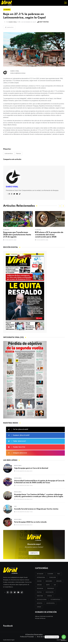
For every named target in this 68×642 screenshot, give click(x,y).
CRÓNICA (49, 595)
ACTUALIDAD (40, 573)
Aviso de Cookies (42, 637)
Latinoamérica (9, 153)
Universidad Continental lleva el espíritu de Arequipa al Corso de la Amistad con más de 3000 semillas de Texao (39, 481)
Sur (15, 506)
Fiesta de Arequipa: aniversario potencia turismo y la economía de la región (49, 235)
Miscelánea (18, 465)
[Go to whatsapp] (64, 637)
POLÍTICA (39, 592)
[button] (60, 206)
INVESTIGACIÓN (49, 592)
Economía (6, 229)
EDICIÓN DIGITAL (50, 603)
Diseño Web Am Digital (8, 640)
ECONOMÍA (50, 573)
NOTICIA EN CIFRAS (41, 599)
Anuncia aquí (34, 545)
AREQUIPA (58, 581)
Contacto (34, 553)
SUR (55, 584)
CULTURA (39, 581)
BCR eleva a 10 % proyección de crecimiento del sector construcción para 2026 (17, 235)
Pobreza (18, 153)
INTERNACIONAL (41, 577)
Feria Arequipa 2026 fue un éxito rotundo (30, 522)
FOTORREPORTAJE (55, 599)
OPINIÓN (39, 607)
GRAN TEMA (40, 595)
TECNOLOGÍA (52, 577)
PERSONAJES (50, 588)
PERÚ (58, 573)
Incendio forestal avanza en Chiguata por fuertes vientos (36, 509)
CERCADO (39, 584)
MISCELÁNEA (49, 581)
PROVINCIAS (40, 588)
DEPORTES (39, 603)
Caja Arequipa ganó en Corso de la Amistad (31, 468)
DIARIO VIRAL (13, 22)
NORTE (48, 584)
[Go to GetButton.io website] (64, 640)
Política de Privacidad (27, 637)
